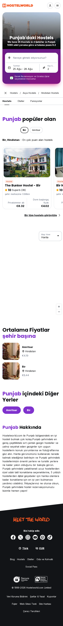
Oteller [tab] (21, 101)
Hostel (9, 181)
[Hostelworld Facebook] (13, 537)
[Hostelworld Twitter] (20, 537)
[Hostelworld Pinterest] (42, 537)
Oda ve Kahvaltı (45, 559)
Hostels (21, 559)
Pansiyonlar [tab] (36, 101)
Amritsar (11, 410)
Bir (28, 410)
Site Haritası (45, 604)
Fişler (14, 604)
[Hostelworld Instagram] (27, 537)
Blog (12, 559)
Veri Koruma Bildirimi (17, 596)
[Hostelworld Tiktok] (49, 537)
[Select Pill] (50, 5)
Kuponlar (51, 596)
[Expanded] (5, 93)
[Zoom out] (58, 311)
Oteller (30, 559)
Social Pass (31, 566)
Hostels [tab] (6, 101)
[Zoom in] (58, 306)
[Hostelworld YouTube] (35, 537)
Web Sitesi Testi (28, 604)
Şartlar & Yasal (37, 596)
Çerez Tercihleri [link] (31, 611)
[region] (31, 273)
